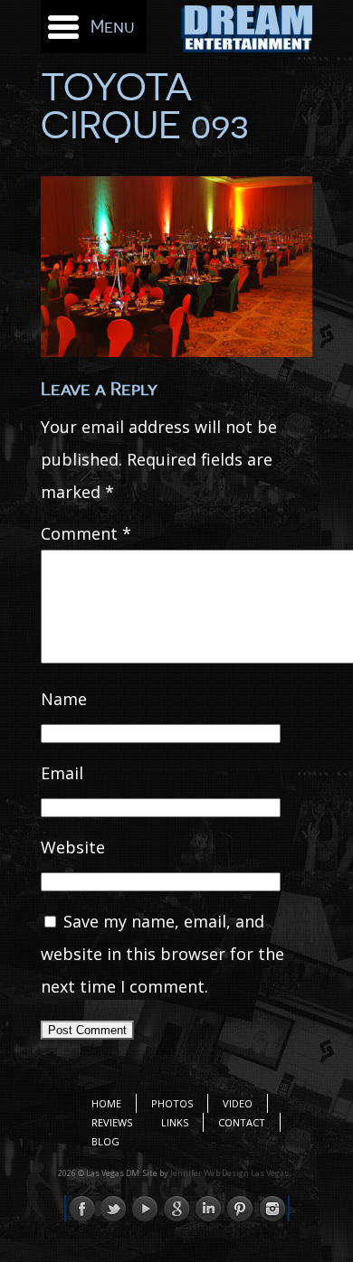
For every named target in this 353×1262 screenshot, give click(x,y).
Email (62, 773)
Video (238, 1103)
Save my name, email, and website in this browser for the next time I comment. (162, 953)
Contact (241, 1122)
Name (64, 699)
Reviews (111, 1122)
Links (174, 1122)
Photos (172, 1103)
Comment (86, 533)
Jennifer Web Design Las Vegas (229, 1173)
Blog (105, 1141)
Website (73, 847)
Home (106, 1103)
